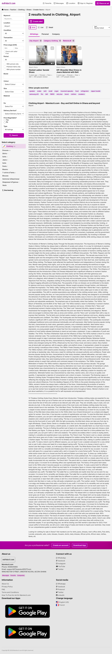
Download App (79, 545)
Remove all (67, 41)
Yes (7, 120)
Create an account (60, 545)
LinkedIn (60, 595)
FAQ (3, 589)
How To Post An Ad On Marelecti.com (16, 595)
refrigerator (85, 91)
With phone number (14, 69)
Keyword (7, 15)
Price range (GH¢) (10, 45)
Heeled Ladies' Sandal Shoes (39, 71)
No (7, 122)
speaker (32, 91)
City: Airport (33, 41)
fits (42, 94)
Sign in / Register (86, 3)
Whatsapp (61, 584)
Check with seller (11, 51)
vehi (45, 91)
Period (6, 56)
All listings (34, 34)
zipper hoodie (95, 91)
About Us (5, 584)
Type (5, 126)
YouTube (61, 566)
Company (56, 34)
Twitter (61, 569)
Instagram (61, 564)
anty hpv (59, 94)
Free (7, 53)
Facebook (61, 561)
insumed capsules (67, 91)
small (50, 91)
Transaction (8, 37)
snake (39, 91)
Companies (20, 575)
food (77, 91)
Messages (60, 3)
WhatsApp (61, 558)
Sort (95, 26)
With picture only (13, 64)
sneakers (81, 94)
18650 (52, 94)
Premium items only (13, 67)
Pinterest (61, 589)
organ (56, 91)
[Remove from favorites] (52, 48)
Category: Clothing (51, 41)
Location (71, 3)
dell (46, 94)
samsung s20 (34, 94)
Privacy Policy (7, 587)
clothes (73, 94)
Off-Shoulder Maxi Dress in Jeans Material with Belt (68, 71)
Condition (7, 30)
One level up (8, 190)
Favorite (48, 3)
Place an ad (104, 3)
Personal (45, 34)
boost (67, 94)
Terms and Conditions (10, 592)
